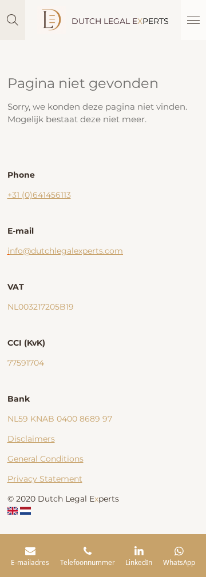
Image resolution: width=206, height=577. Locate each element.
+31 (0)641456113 (39, 195)
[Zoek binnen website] (12, 20)
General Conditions (45, 459)
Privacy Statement (44, 479)
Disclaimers (31, 439)
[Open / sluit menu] (193, 20)
